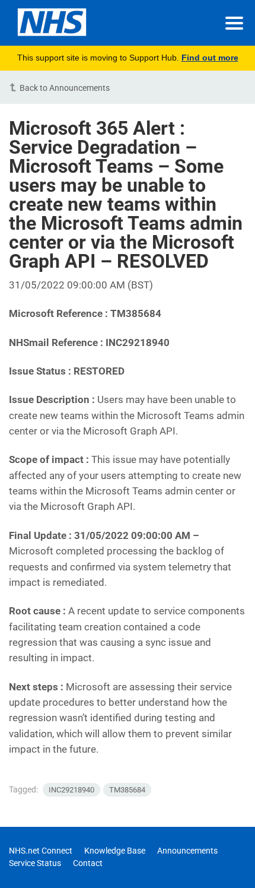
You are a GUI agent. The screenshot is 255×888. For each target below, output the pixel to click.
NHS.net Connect (40, 850)
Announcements (187, 850)
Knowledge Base (114, 850)
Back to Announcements (65, 88)
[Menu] (234, 23)
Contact (88, 863)
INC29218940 (71, 789)
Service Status (35, 863)
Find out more (209, 57)
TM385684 (127, 789)
